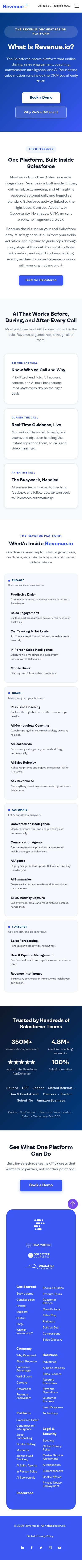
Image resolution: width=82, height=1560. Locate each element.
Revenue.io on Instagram (50, 1547)
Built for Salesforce (41, 280)
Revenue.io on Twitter (41, 1547)
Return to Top (73, 1204)
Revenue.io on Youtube (59, 1547)
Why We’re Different (41, 112)
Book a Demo (41, 97)
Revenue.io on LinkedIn (22, 1547)
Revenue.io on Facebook (31, 1547)
